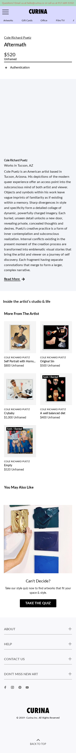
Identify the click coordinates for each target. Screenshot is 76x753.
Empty (8, 465)
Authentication (20, 67)
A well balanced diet (52, 413)
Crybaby (9, 413)
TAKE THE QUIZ (38, 603)
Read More (12, 279)
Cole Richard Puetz (17, 37)
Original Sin (47, 361)
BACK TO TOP (38, 744)
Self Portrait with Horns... (19, 361)
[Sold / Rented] (56, 389)
